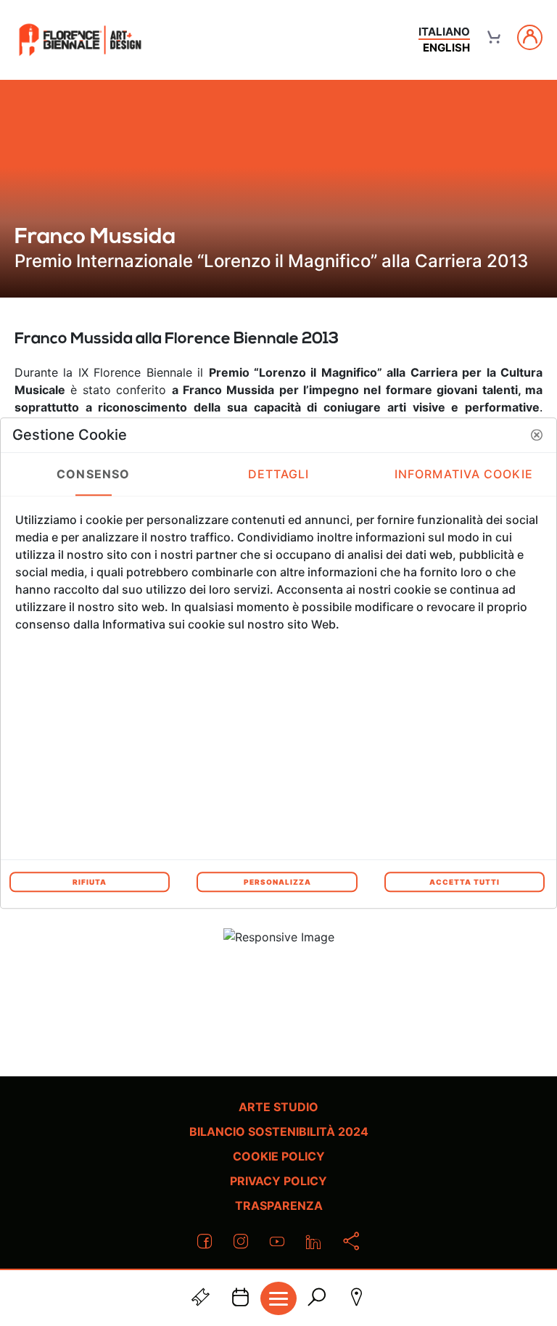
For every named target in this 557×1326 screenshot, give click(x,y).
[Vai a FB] (80, 40)
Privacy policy (278, 1181)
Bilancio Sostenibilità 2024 (278, 1131)
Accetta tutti (464, 881)
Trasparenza (279, 1205)
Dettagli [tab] (279, 474)
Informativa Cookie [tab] (464, 474)
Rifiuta (90, 881)
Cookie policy (279, 1156)
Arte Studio (278, 1107)
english (446, 47)
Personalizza (277, 881)
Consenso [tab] (93, 474)
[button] (536, 434)
